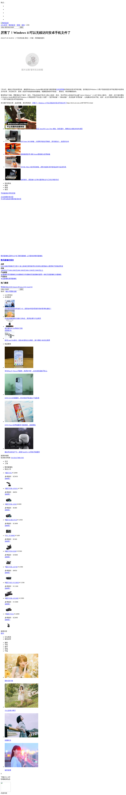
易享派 (60, 266)
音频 (18, 25)
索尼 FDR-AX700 (11, 567)
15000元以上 (39, 270)
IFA (19, 287)
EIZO (2, 266)
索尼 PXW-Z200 (11, 551)
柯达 (40, 266)
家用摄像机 (13, 278)
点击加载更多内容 (7, 197)
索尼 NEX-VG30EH (12, 582)
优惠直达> (8, 330)
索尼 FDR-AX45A (12, 488)
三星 (15, 266)
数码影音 (12, 25)
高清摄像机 (11, 274)
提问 (2, 633)
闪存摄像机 (27, 274)
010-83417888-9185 (17, 458)
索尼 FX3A (10, 614)
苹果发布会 (5, 287)
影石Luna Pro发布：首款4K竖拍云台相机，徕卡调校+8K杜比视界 (27, 340)
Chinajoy (15, 287)
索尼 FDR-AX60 (11, 504)
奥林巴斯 (26, 266)
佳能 (6, 266)
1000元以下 (5, 270)
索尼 (12, 266)
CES (31, 287)
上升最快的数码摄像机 (35, 256)
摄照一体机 (43, 274)
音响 (23, 25)
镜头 (7, 291)
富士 (21, 266)
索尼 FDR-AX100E (12, 598)
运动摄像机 (19, 274)
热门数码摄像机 (20, 256)
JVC (18, 266)
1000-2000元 (13, 270)
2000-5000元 (21, 270)
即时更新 (12, 193)
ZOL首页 (4, 25)
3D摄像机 (58, 274)
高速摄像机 (35, 274)
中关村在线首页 (6, 199)
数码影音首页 (16, 199)
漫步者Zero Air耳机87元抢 (14, 328)
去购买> (7, 478)
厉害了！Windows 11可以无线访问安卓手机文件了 (49, 103)
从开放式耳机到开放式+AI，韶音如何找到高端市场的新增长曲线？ (28, 308)
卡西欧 (11, 291)
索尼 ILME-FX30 (11, 520)
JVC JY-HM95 (10, 535)
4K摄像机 (4, 274)
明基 (30, 266)
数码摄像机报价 (7, 260)
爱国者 (44, 266)
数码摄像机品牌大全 (8, 256)
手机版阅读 (5, 193)
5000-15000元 (30, 270)
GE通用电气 (51, 266)
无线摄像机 (51, 274)
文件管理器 (60, 89)
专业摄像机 (5, 278)
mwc (21, 287)
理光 (34, 266)
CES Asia (26, 287)
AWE (10, 287)
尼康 (9, 266)
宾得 (37, 266)
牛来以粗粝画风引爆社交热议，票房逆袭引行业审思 (23, 318)
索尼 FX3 (9, 473)
